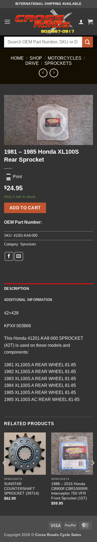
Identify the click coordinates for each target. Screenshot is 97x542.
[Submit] (87, 42)
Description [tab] (16, 289)
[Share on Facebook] (9, 256)
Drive (32, 63)
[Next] (92, 473)
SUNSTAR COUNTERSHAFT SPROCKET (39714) (21, 488)
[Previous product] (54, 73)
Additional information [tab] (28, 300)
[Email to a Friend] (18, 256)
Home (17, 58)
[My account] (81, 22)
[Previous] (4, 473)
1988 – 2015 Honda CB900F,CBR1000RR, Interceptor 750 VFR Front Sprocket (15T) (70, 491)
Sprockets (58, 63)
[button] (7, 21)
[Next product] (43, 73)
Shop (36, 58)
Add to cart (25, 208)
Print (17, 176)
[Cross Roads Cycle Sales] (44, 21)
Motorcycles (64, 58)
